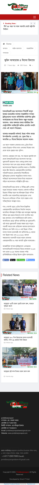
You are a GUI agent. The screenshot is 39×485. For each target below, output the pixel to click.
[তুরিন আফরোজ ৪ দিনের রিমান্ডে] (19, 82)
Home (8, 44)
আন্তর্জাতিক (30, 48)
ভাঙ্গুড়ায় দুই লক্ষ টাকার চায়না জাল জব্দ (17, 371)
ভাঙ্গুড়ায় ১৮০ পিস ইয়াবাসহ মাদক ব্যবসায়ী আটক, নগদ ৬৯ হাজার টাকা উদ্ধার (18, 338)
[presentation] (31, 23)
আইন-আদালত (16, 48)
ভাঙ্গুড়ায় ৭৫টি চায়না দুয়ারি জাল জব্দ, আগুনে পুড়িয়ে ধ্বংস (19, 304)
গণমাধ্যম (5, 53)
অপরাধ (5, 48)
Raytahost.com (31, 484)
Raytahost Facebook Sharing (11, 484)
